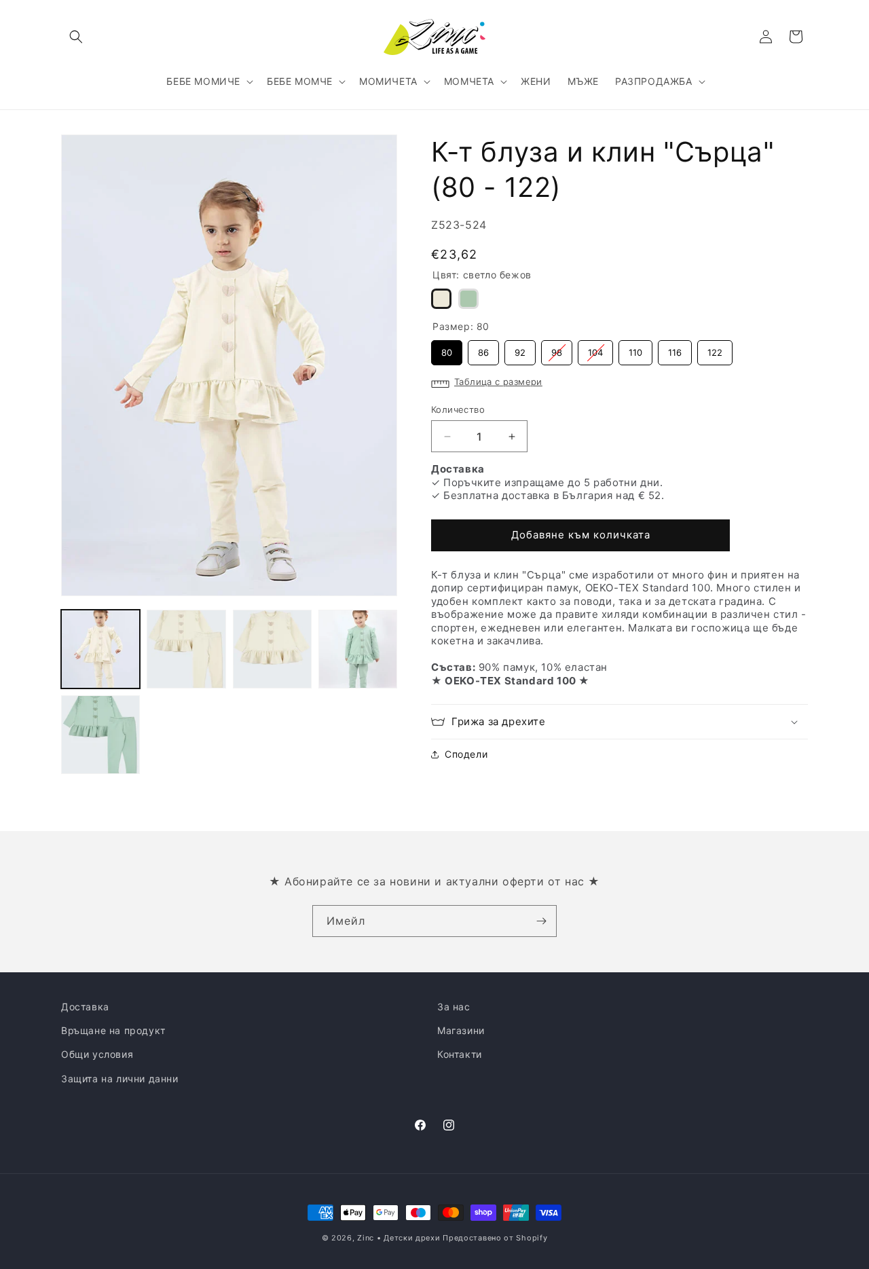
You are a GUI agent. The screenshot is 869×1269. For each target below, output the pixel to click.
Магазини (461, 1030)
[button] (76, 37)
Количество (458, 409)
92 (520, 349)
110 (636, 349)
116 (675, 349)
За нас (453, 1006)
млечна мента (468, 299)
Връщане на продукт (113, 1030)
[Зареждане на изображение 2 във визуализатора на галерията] (186, 649)
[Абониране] (541, 921)
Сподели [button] (466, 754)
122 (715, 349)
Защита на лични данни (120, 1078)
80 (447, 349)
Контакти (459, 1054)
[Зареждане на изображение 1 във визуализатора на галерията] (100, 649)
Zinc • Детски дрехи (398, 1238)
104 (595, 349)
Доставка (85, 1006)
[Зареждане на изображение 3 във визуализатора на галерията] (272, 649)
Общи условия (97, 1054)
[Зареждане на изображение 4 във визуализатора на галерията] (357, 649)
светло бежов (441, 299)
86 (483, 349)
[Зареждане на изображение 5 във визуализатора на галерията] (100, 734)
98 (557, 349)
